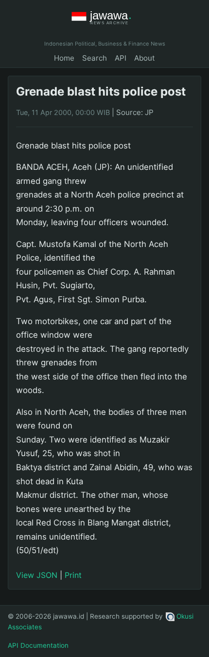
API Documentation (38, 645)
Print (73, 575)
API (120, 58)
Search (94, 58)
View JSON (36, 575)
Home (64, 58)
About (144, 58)
